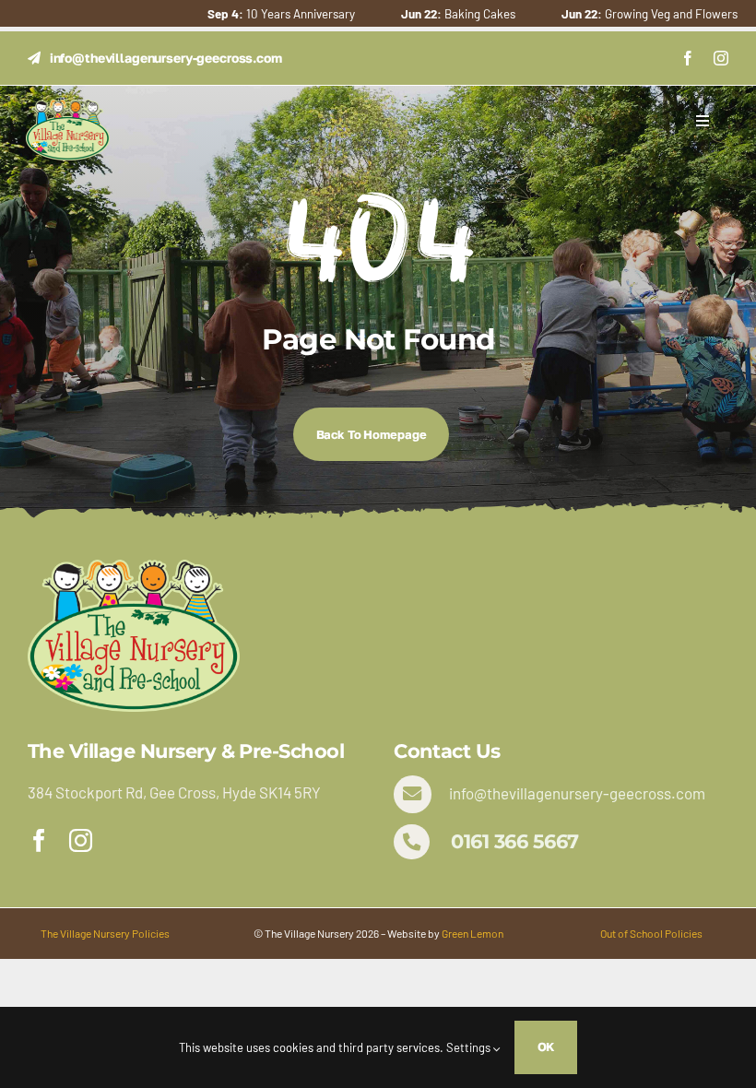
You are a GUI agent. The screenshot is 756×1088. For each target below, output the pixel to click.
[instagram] (721, 58)
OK (546, 1046)
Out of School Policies (651, 933)
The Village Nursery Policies (105, 933)
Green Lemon (472, 933)
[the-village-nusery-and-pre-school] (68, 108)
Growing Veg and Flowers (609, 13)
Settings (469, 1047)
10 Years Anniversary (240, 13)
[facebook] (687, 58)
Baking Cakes (417, 13)
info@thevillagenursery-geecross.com (577, 793)
